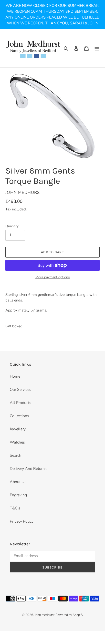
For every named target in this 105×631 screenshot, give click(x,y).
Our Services (20, 389)
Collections (19, 416)
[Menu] (97, 48)
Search (15, 455)
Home (15, 376)
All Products (20, 402)
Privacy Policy (21, 521)
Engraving (18, 495)
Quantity (12, 226)
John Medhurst (44, 615)
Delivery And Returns (28, 468)
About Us (18, 482)
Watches (17, 442)
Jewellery (18, 429)
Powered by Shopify (69, 615)
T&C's (15, 508)
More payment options (52, 277)
